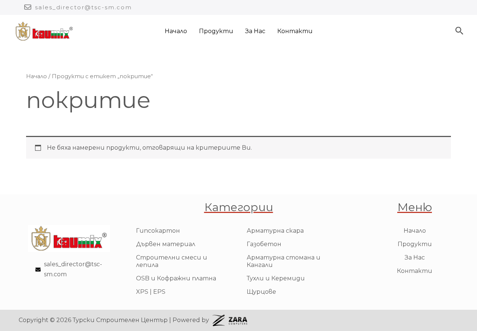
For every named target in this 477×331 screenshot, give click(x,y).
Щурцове (261, 291)
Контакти (295, 31)
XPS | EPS (150, 291)
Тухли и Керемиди (276, 278)
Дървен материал (165, 244)
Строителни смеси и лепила (171, 261)
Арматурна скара (275, 230)
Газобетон (264, 244)
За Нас (255, 31)
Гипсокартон (158, 230)
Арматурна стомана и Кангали (283, 261)
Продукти (216, 31)
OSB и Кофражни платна (176, 278)
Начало (176, 31)
